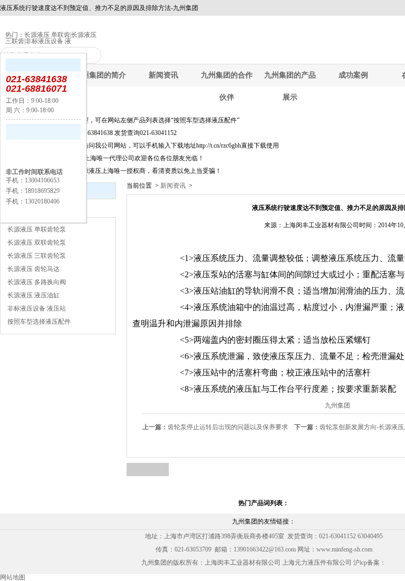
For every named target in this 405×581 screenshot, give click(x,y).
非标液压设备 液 (48, 41)
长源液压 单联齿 (47, 34)
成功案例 (353, 75)
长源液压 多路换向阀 (36, 282)
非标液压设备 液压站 (36, 308)
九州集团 (337, 405)
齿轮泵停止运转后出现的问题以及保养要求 (215, 427)
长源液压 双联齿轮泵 (36, 242)
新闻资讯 (163, 75)
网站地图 (12, 577)
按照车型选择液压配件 (39, 321)
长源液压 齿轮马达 (33, 269)
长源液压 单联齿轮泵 (36, 229)
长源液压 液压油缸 (33, 295)
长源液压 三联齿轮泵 (36, 255)
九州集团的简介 (100, 75)
